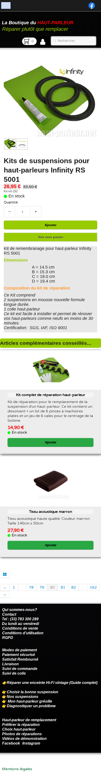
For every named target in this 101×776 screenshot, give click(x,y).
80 (52, 587)
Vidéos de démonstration (24, 739)
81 (63, 587)
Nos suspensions (22, 697)
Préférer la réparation (21, 725)
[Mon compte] (43, 42)
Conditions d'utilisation (22, 633)
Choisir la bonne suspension (32, 692)
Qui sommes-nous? (19, 610)
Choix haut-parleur (19, 729)
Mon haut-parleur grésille (30, 701)
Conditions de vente (20, 628)
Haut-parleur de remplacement (29, 720)
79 (41, 587)
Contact (9, 614)
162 (93, 587)
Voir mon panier (50, 237)
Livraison (10, 664)
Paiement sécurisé (18, 655)
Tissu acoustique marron (50, 511)
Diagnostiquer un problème (31, 706)
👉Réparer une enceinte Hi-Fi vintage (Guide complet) (50, 683)
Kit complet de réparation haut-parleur (50, 395)
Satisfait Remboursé (20, 659)
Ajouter (50, 225)
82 (73, 587)
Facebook (11, 743)
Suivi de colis (14, 673)
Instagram (31, 743)
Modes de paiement (19, 650)
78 (31, 587)
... (22, 587)
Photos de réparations (22, 734)
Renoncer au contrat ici (22, 764)
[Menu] (6, 5)
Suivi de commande (19, 669)
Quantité (11, 202)
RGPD (7, 638)
